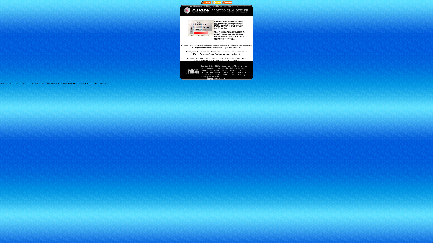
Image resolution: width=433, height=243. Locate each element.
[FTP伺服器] (216, 13)
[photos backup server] (206, 4)
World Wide (217, 6)
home (236, 6)
